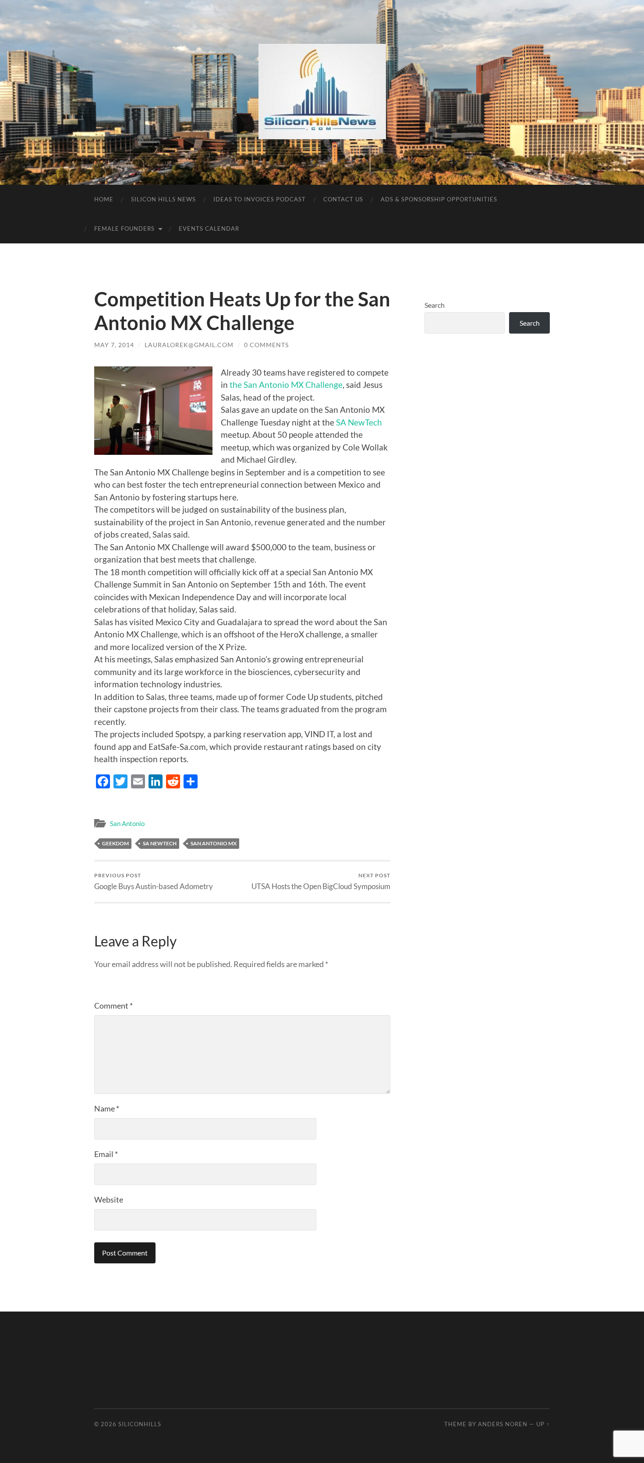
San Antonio (127, 823)
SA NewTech (359, 422)
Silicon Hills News (163, 199)
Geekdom (115, 843)
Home (103, 199)
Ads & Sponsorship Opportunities (439, 199)
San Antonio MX (214, 843)
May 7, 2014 (114, 344)
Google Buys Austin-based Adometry (153, 881)
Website (108, 1199)
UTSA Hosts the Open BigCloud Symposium (320, 881)
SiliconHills (139, 1424)
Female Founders (124, 228)
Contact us (343, 199)
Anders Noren (502, 1424)
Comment (113, 1005)
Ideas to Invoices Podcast (259, 199)
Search (435, 305)
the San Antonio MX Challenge (286, 385)
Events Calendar (209, 228)
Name (106, 1108)
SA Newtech (160, 843)
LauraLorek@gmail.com (189, 344)
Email (106, 1154)
